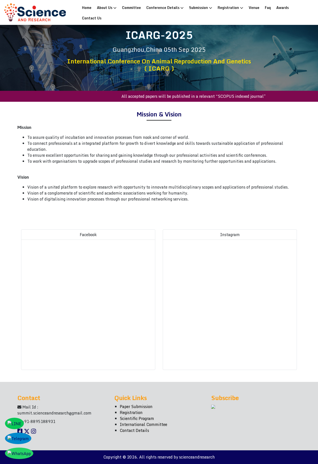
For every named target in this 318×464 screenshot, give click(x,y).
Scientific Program (137, 418)
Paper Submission (136, 406)
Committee (131, 7)
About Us (105, 7)
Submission (199, 7)
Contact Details (134, 430)
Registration (229, 7)
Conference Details (163, 7)
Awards (282, 7)
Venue (254, 7)
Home (88, 7)
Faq (268, 7)
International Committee (143, 424)
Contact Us (91, 18)
